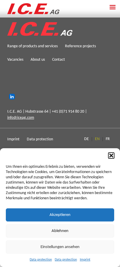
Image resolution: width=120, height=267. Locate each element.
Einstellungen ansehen (60, 247)
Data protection (41, 259)
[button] (111, 155)
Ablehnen (60, 231)
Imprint (85, 259)
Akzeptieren (60, 215)
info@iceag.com (20, 118)
